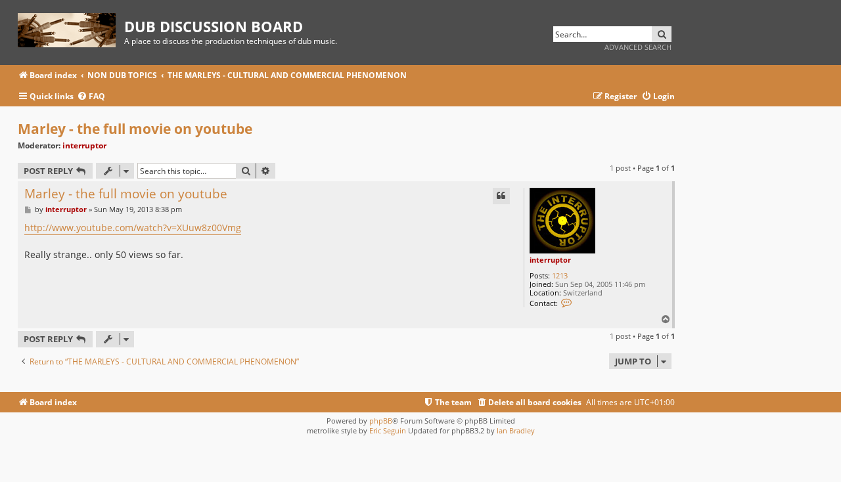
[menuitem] (91, 97)
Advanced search (637, 47)
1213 (560, 275)
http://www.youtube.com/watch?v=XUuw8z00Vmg (132, 227)
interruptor (84, 145)
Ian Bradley (516, 430)
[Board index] (71, 28)
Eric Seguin (387, 430)
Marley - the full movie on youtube (135, 129)
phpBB (380, 421)
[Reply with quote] (501, 196)
